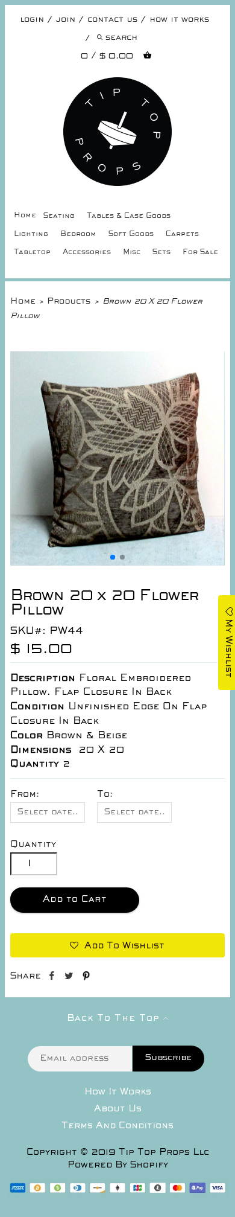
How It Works (117, 1092)
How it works (179, 20)
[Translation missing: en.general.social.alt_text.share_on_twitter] (70, 978)
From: (24, 794)
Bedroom (78, 234)
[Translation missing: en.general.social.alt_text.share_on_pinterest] (86, 978)
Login (32, 20)
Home (25, 215)
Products (68, 301)
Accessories (87, 252)
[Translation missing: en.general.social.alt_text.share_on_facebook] (52, 978)
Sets (161, 252)
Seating (59, 216)
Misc (131, 252)
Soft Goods (131, 234)
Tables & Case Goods (129, 216)
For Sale (200, 252)
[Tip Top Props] (117, 86)
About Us (118, 1109)
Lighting (31, 234)
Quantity (33, 844)
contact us (112, 20)
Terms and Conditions (117, 1126)
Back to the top (115, 1018)
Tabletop (32, 252)
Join (65, 20)
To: (105, 794)
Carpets (182, 234)
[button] (112, 557)
